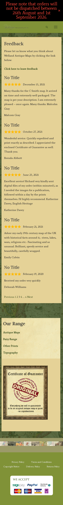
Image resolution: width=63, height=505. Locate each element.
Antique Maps (11, 332)
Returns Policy (53, 466)
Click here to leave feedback (21, 68)
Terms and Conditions (41, 462)
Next (30, 296)
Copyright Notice (11, 466)
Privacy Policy (18, 462)
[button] (46, 27)
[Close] (59, 10)
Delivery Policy (33, 466)
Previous (9, 296)
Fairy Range (10, 339)
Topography (10, 352)
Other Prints (10, 345)
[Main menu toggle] (56, 27)
